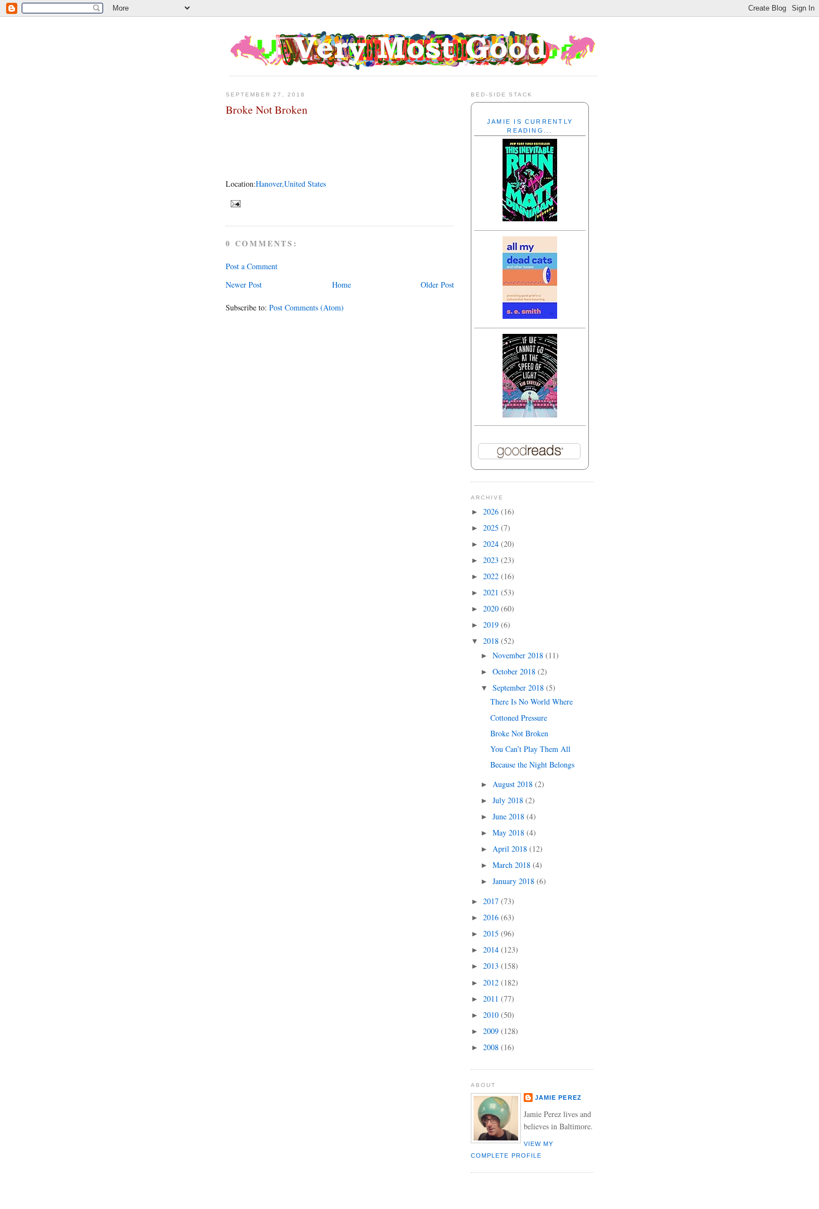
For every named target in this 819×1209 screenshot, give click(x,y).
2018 (492, 640)
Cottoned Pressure (518, 717)
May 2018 (509, 832)
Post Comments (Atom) (306, 307)
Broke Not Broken (267, 109)
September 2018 (519, 687)
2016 (492, 917)
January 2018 (515, 881)
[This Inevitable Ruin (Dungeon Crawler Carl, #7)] (530, 218)
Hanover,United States (291, 183)
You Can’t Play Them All (530, 749)
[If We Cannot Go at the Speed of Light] (530, 414)
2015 (492, 933)
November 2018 (519, 655)
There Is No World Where (531, 701)
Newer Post (244, 284)
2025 (492, 527)
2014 (492, 949)
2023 (492, 560)
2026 (492, 511)
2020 (492, 608)
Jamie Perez (558, 1097)
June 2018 (509, 816)
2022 (492, 576)
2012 (492, 982)
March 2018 (513, 865)
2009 (492, 1031)
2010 (492, 1014)
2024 (492, 543)
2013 (492, 965)
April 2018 (511, 848)
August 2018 (514, 784)
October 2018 (515, 671)
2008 (492, 1047)
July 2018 (509, 800)
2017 (492, 901)
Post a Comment (251, 266)
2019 (492, 624)
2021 (492, 592)
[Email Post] (234, 203)
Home (341, 284)
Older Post (437, 284)
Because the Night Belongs (532, 764)
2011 (492, 998)
